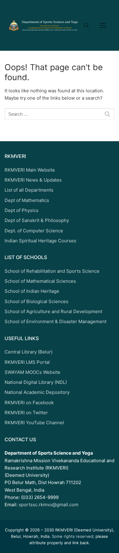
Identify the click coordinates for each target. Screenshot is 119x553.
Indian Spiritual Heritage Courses (40, 241)
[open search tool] (86, 25)
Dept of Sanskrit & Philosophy (37, 220)
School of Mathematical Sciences (40, 281)
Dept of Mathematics (27, 200)
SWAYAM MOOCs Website (32, 372)
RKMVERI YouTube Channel (34, 422)
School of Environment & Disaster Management (55, 321)
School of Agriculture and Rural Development (53, 311)
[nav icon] (103, 25)
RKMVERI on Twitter (26, 412)
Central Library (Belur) (28, 352)
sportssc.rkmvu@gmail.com (48, 504)
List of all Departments (29, 190)
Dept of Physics (21, 210)
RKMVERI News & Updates (33, 180)
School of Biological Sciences (36, 301)
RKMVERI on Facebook (29, 402)
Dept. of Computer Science (34, 231)
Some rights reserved (72, 536)
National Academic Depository (37, 392)
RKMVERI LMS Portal (27, 362)
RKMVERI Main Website (30, 170)
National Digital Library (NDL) (36, 382)
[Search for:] (59, 114)
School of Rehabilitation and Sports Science (52, 271)
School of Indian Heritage (32, 291)
